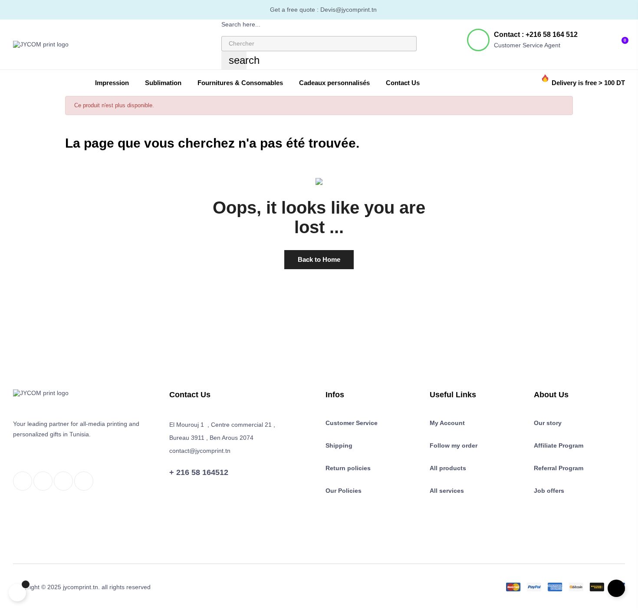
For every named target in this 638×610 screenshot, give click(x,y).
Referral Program (558, 468)
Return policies (348, 468)
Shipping (339, 445)
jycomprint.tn (80, 587)
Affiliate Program (558, 445)
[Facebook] (22, 481)
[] (17, 592)
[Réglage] (594, 40)
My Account (447, 422)
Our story (548, 422)
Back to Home (319, 259)
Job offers (549, 490)
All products (448, 468)
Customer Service (352, 422)
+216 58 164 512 (552, 34)
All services (447, 490)
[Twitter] (43, 481)
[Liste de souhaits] (607, 39)
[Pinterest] (83, 481)
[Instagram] (63, 481)
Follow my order (453, 445)
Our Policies (344, 490)
